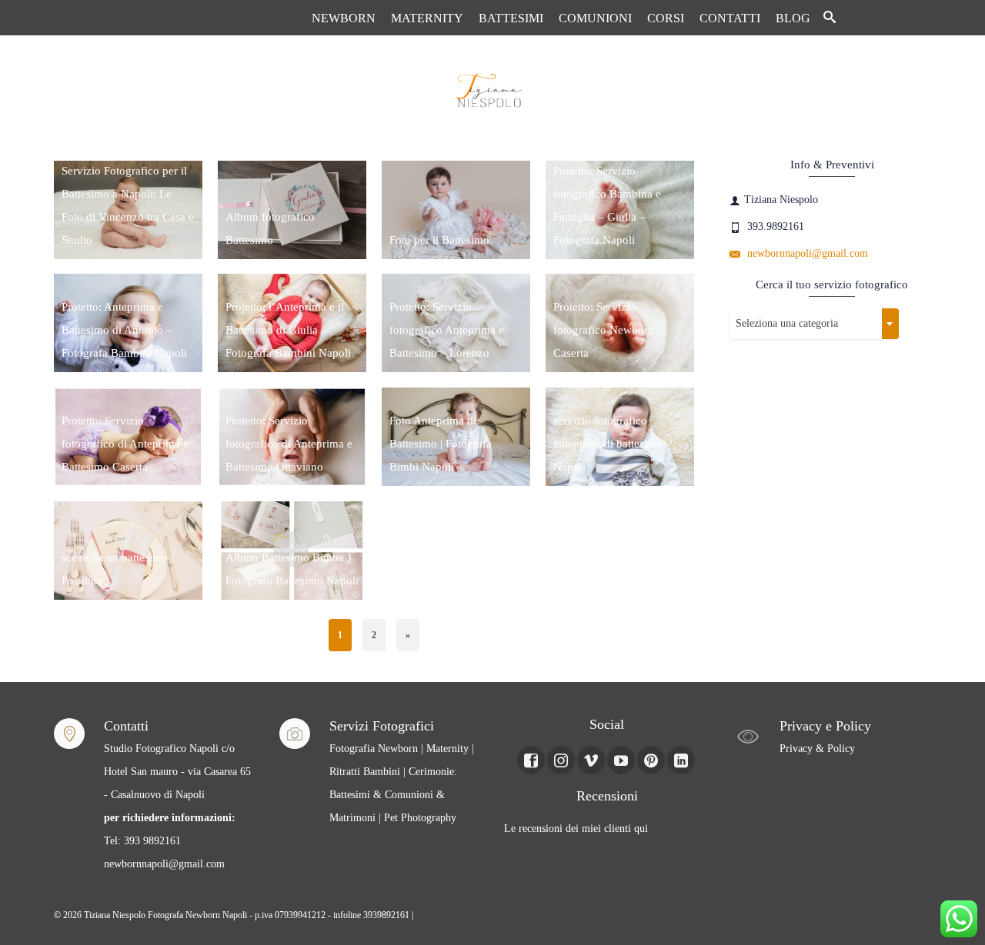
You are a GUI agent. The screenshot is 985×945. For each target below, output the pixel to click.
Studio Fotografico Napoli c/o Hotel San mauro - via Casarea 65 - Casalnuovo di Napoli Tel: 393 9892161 (177, 795)
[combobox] (814, 323)
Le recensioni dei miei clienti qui (576, 828)
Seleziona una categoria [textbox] (787, 323)
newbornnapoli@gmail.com (806, 253)
